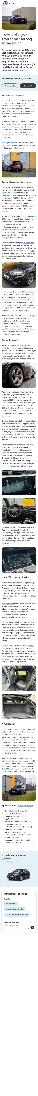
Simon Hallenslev (18, 95)
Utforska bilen (10, 86)
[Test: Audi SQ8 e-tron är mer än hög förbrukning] (19, 18)
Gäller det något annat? (12, 922)
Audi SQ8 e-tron (8, 142)
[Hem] (5, 3)
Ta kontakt (28, 86)
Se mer (7, 861)
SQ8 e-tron (13, 229)
